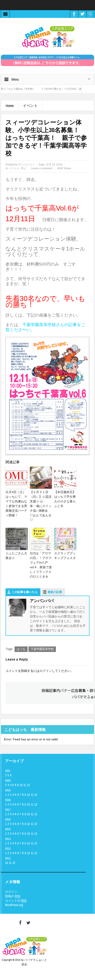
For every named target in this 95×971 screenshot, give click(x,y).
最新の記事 (55, 592)
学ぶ (23, 168)
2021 (7, 771)
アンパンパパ (26, 164)
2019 (7, 790)
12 (28, 785)
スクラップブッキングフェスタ (65, 555)
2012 (7, 858)
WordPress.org (14, 905)
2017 (7, 810)
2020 (7, 781)
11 (24, 785)
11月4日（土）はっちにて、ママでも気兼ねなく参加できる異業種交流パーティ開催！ (16, 503)
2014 (7, 839)
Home (10, 105)
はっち (21, 649)
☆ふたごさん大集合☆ (16, 555)
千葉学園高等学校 (42, 649)
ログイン (46, 671)
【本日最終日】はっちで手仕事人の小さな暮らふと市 (65, 499)
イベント (30, 105)
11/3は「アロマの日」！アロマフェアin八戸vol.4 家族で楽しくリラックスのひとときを (41, 564)
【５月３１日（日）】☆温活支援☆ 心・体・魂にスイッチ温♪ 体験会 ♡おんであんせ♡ (40, 506)
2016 (7, 819)
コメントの (16, 901)
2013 (7, 849)
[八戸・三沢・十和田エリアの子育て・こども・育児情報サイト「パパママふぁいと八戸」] (47, 36)
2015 (7, 829)
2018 (7, 800)
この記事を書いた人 (25, 592)
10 (21, 785)
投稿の (12, 896)
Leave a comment (41, 168)
